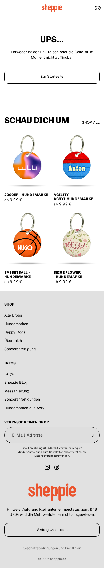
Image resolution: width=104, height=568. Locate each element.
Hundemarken (16, 323)
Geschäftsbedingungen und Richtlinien (52, 548)
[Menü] (6, 8)
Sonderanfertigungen (22, 399)
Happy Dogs (14, 332)
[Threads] (57, 467)
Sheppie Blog (15, 382)
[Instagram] (47, 467)
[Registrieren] (91, 435)
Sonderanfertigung (20, 349)
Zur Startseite (52, 76)
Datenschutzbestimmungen (51, 455)
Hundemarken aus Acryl (25, 407)
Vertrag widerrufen (52, 529)
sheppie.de (58, 559)
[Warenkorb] (97, 8)
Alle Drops (13, 315)
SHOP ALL (91, 122)
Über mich (13, 340)
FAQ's (9, 374)
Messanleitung (16, 391)
